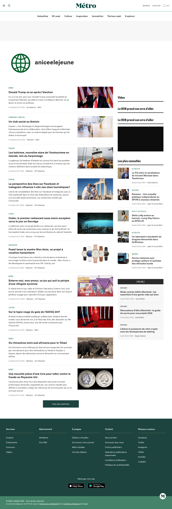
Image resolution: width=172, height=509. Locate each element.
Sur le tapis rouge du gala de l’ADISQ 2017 (34, 312)
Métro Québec (78, 447)
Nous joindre (111, 437)
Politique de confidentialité (117, 464)
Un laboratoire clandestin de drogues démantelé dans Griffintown (146, 239)
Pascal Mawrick (152, 182)
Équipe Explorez (140, 336)
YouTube (141, 456)
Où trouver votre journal (83, 442)
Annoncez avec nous (114, 442)
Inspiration (82, 16)
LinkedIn (142, 461)
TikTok (141, 452)
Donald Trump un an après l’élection (31, 92)
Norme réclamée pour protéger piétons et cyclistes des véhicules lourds (146, 260)
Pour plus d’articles (60, 404)
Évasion (11, 148)
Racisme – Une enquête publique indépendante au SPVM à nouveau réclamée (146, 196)
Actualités (42, 16)
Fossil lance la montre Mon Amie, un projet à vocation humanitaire (36, 250)
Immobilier (98, 16)
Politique (135, 190)
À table (11, 214)
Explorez (130, 16)
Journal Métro (140, 298)
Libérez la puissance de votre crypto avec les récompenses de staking (139, 330)
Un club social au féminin (24, 121)
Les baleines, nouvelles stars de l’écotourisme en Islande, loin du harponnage (39, 153)
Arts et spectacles (139, 211)
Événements (11, 442)
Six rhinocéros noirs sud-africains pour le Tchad (38, 342)
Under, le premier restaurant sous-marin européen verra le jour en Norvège (39, 219)
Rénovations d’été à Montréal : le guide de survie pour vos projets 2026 (140, 312)
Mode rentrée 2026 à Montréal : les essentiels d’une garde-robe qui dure (139, 293)
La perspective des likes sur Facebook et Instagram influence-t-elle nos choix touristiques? (39, 185)
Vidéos (9, 452)
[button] (3, 5)
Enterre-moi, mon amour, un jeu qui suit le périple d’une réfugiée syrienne (39, 282)
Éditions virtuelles (80, 437)
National (135, 254)
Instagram (142, 447)
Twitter (141, 442)
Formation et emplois (17, 117)
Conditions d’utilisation (115, 460)
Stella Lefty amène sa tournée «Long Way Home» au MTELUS (146, 218)
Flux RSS (43, 442)
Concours (10, 447)
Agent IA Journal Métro (155, 203)
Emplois (9, 437)
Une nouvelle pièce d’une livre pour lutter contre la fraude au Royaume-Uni (40, 375)
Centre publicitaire (113, 447)
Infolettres (43, 437)
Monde (11, 88)
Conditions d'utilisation (71, 504)
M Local (56, 16)
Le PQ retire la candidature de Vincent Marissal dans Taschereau (146, 175)
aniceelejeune (31, 107)
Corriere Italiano (79, 452)
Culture (68, 16)
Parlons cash (114, 16)
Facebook (142, 437)
